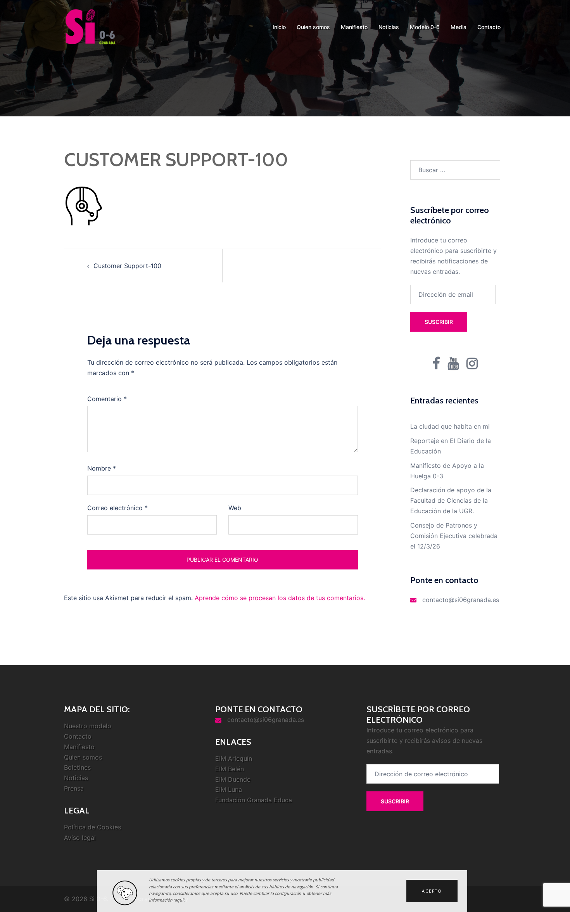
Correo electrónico (117, 508)
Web (234, 508)
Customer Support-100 (127, 266)
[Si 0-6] (90, 26)
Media (458, 27)
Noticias (388, 27)
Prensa (74, 788)
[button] (432, 891)
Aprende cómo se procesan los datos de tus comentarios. (280, 598)
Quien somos (313, 27)
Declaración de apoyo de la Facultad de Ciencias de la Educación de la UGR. (450, 500)
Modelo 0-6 (425, 27)
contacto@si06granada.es (460, 600)
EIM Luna (228, 789)
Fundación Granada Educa (253, 800)
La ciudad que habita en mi (450, 426)
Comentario (107, 399)
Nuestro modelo (87, 726)
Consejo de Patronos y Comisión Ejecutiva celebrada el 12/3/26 (453, 535)
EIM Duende (232, 779)
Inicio (279, 27)
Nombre (101, 468)
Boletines (77, 767)
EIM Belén (229, 769)
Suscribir (439, 321)
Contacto (489, 27)
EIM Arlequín (233, 758)
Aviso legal (80, 837)
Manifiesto (354, 27)
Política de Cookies (92, 827)
